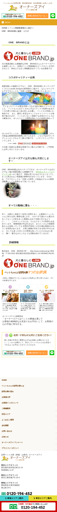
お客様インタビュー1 (10, 403)
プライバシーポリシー (10, 448)
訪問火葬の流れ (8, 391)
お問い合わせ (7, 431)
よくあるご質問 (8, 420)
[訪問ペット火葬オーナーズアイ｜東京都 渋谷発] (28, 8)
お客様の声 (6, 397)
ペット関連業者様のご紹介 (21, 28)
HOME (4, 28)
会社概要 (5, 425)
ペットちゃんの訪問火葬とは (13, 386)
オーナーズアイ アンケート (12, 442)
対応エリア (6, 414)
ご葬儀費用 (6, 408)
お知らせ (5, 437)
